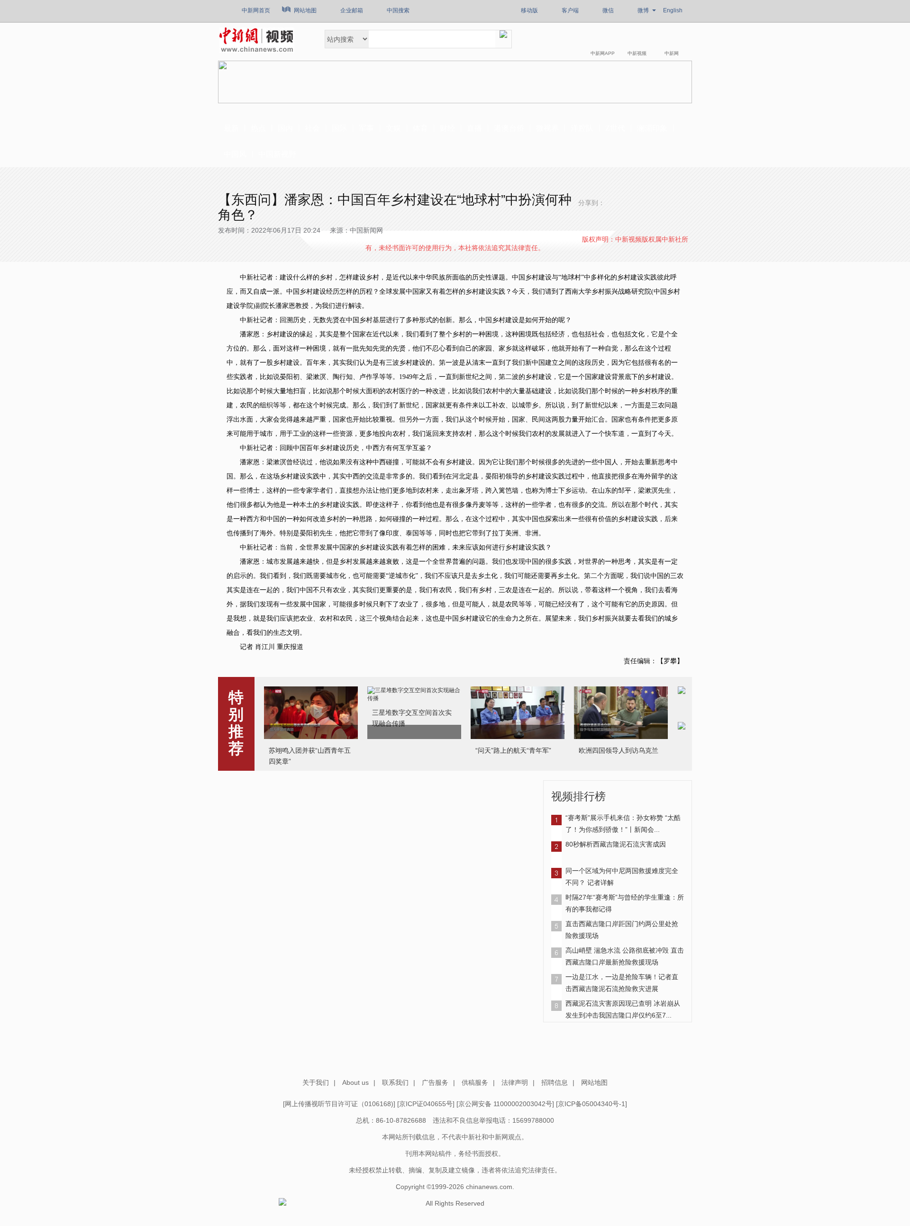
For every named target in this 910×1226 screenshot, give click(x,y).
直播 (474, 128)
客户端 (570, 10)
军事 (366, 128)
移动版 (529, 10)
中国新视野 (277, 154)
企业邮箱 (351, 10)
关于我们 (315, 1082)
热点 (258, 128)
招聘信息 (554, 1082)
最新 (231, 128)
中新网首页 (256, 10)
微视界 (547, 128)
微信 (608, 10)
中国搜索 (398, 10)
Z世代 (615, 128)
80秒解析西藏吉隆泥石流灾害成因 (615, 844)
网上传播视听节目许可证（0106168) (339, 1104)
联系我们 (395, 1082)
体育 (420, 128)
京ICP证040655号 (426, 1104)
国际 (339, 128)
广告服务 (435, 1082)
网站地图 (305, 10)
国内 (285, 128)
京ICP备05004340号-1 (591, 1104)
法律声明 (514, 1082)
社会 (312, 128)
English (672, 10)
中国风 (235, 154)
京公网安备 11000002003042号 (505, 1104)
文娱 (393, 128)
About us (355, 1082)
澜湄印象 (652, 128)
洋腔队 (582, 128)
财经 (447, 128)
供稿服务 (475, 1082)
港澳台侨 (509, 128)
